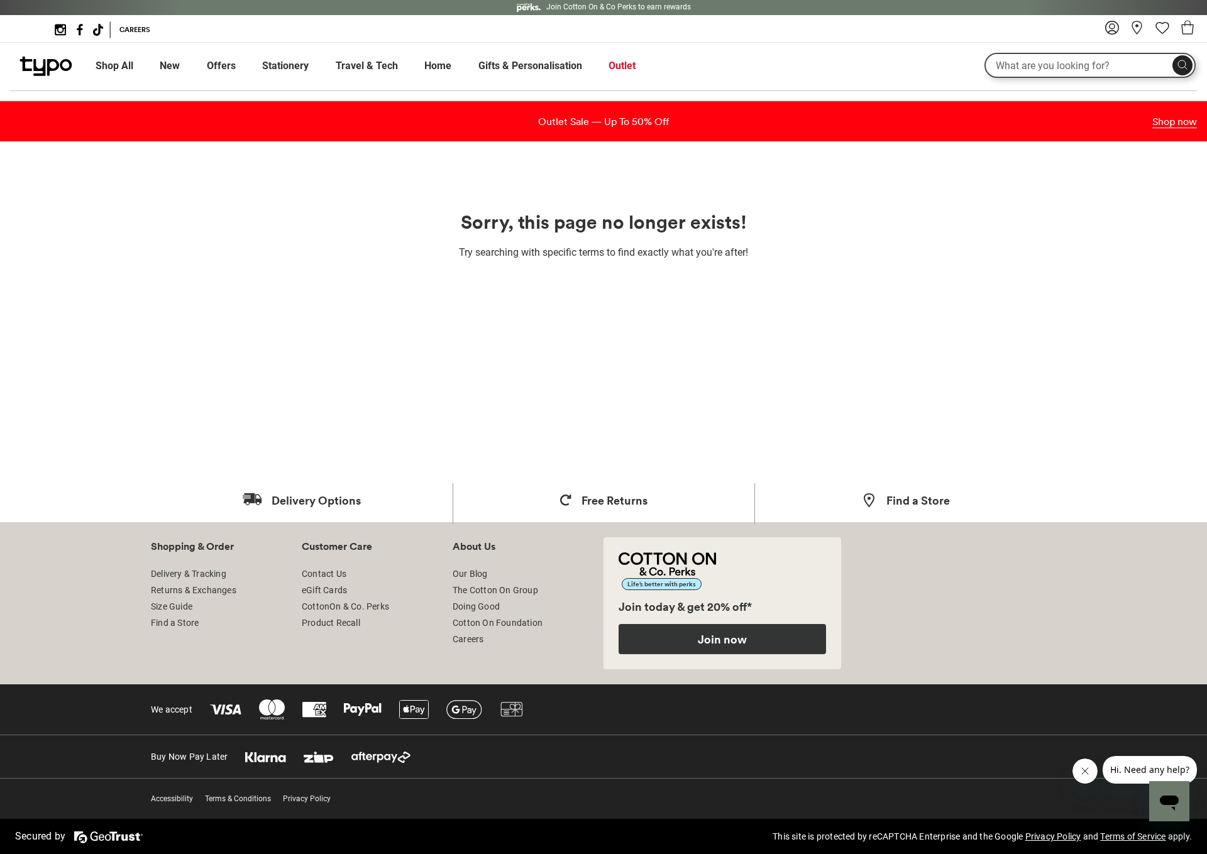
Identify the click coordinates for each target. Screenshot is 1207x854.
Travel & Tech (367, 66)
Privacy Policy (307, 798)
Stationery (285, 66)
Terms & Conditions (238, 798)
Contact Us (324, 574)
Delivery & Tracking (188, 574)
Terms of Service (1133, 836)
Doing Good (476, 606)
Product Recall (331, 623)
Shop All (114, 66)
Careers (468, 639)
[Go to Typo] (46, 73)
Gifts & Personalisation (530, 66)
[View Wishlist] (1162, 32)
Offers (221, 66)
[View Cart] (1187, 29)
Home (437, 66)
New (170, 66)
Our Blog (470, 574)
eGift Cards (324, 590)
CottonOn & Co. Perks (345, 606)
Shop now (1174, 121)
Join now (722, 639)
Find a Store (175, 623)
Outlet (622, 66)
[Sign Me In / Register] (1112, 32)
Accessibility (172, 798)
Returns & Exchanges (193, 590)
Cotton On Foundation (498, 623)
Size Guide (171, 606)
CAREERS (134, 29)
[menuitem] (126, 66)
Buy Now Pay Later (189, 757)
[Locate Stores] (1137, 32)
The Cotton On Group (495, 590)
